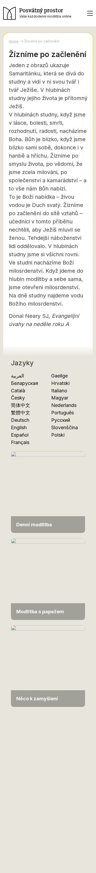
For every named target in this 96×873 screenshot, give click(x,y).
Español (20, 435)
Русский (60, 420)
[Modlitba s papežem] (48, 578)
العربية (17, 376)
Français (20, 442)
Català (18, 390)
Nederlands (64, 405)
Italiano (59, 390)
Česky (18, 398)
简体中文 (20, 405)
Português (62, 412)
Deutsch (20, 420)
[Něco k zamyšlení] (48, 665)
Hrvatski (60, 383)
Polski (58, 435)
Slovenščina (64, 427)
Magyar (59, 398)
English (19, 427)
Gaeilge (59, 376)
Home (13, 41)
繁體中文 (20, 412)
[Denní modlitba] (48, 491)
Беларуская (24, 383)
